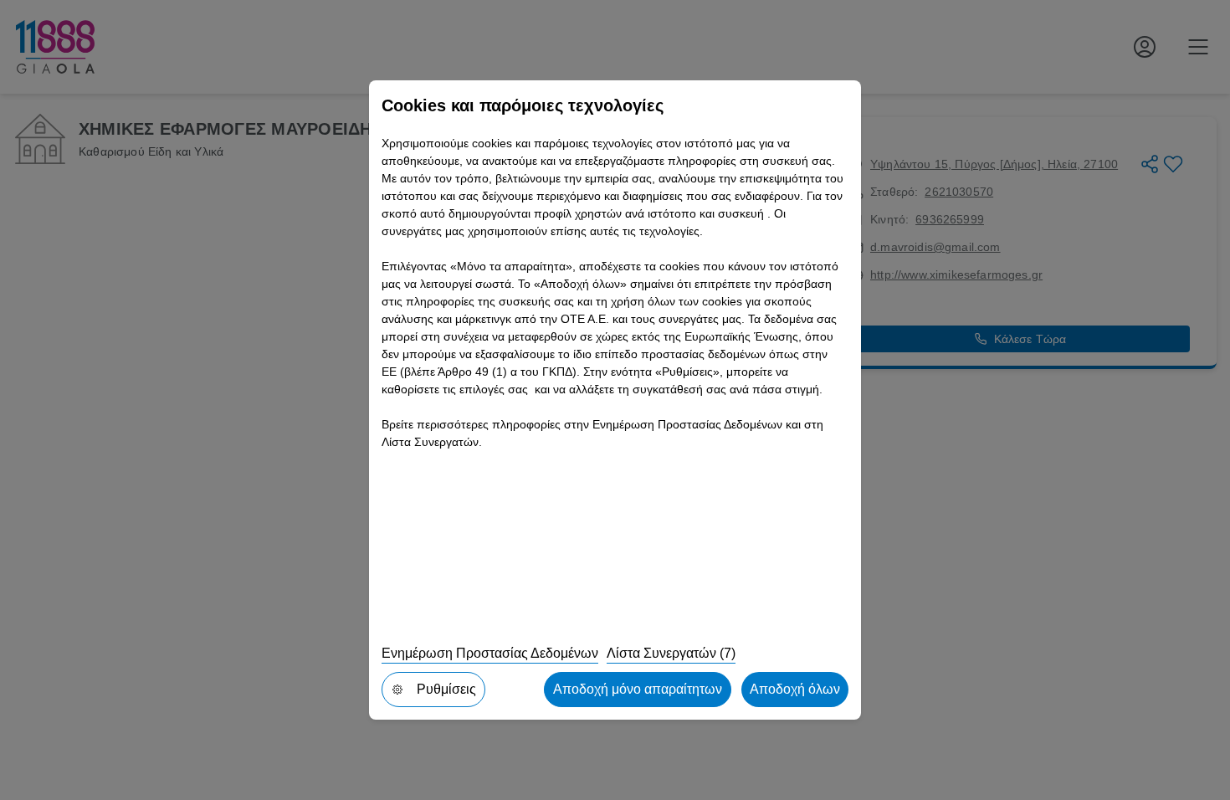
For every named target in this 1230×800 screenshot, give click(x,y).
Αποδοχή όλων (795, 689)
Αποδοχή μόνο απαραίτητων (637, 689)
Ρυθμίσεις (446, 689)
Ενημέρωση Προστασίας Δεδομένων (490, 653)
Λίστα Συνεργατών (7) (671, 653)
